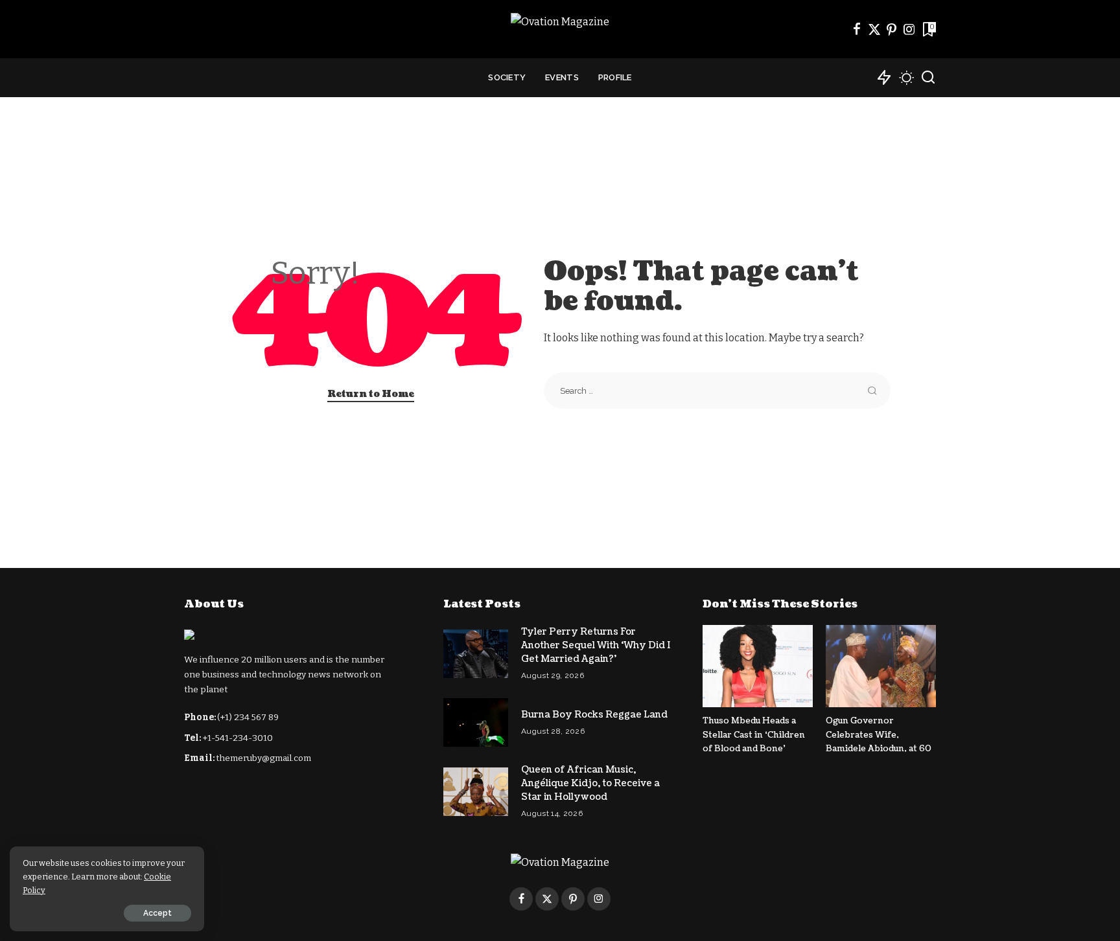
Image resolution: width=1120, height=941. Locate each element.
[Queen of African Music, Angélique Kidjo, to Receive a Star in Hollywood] (475, 791)
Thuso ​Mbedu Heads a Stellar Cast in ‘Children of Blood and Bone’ (754, 734)
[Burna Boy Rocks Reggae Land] (475, 722)
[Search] (928, 77)
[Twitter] (874, 29)
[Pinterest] (891, 29)
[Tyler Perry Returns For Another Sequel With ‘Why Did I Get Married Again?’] (475, 653)
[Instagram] (909, 29)
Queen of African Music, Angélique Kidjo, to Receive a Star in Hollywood (590, 783)
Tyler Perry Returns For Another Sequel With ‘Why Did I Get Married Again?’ (595, 645)
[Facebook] (856, 29)
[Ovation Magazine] (560, 29)
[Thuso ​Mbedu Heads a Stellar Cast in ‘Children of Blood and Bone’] (758, 666)
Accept (157, 913)
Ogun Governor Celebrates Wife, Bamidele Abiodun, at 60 (878, 734)
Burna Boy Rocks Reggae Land (594, 715)
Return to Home (370, 394)
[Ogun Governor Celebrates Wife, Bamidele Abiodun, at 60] (881, 666)
